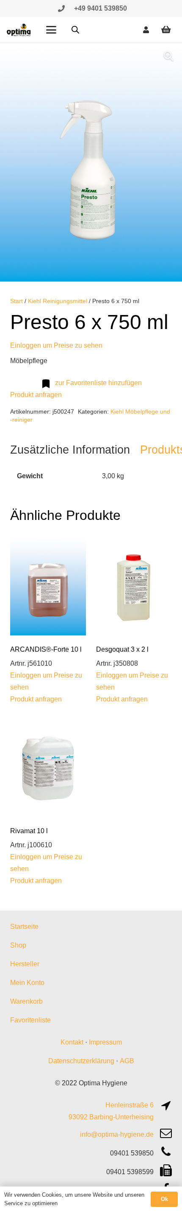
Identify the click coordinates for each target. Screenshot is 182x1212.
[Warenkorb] (166, 30)
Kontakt (72, 1042)
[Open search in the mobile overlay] (75, 30)
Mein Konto (27, 982)
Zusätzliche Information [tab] (70, 449)
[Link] (61, 8)
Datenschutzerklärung (81, 1060)
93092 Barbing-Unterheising (111, 1117)
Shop (18, 945)
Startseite (24, 926)
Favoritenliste (30, 1020)
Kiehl (117, 411)
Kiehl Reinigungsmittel (57, 301)
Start (16, 301)
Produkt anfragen (36, 394)
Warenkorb (26, 1001)
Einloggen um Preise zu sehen (56, 345)
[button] (51, 30)
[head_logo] (19, 29)
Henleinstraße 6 (129, 1105)
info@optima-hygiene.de (117, 1134)
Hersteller (24, 964)
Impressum (105, 1042)
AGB (127, 1060)
